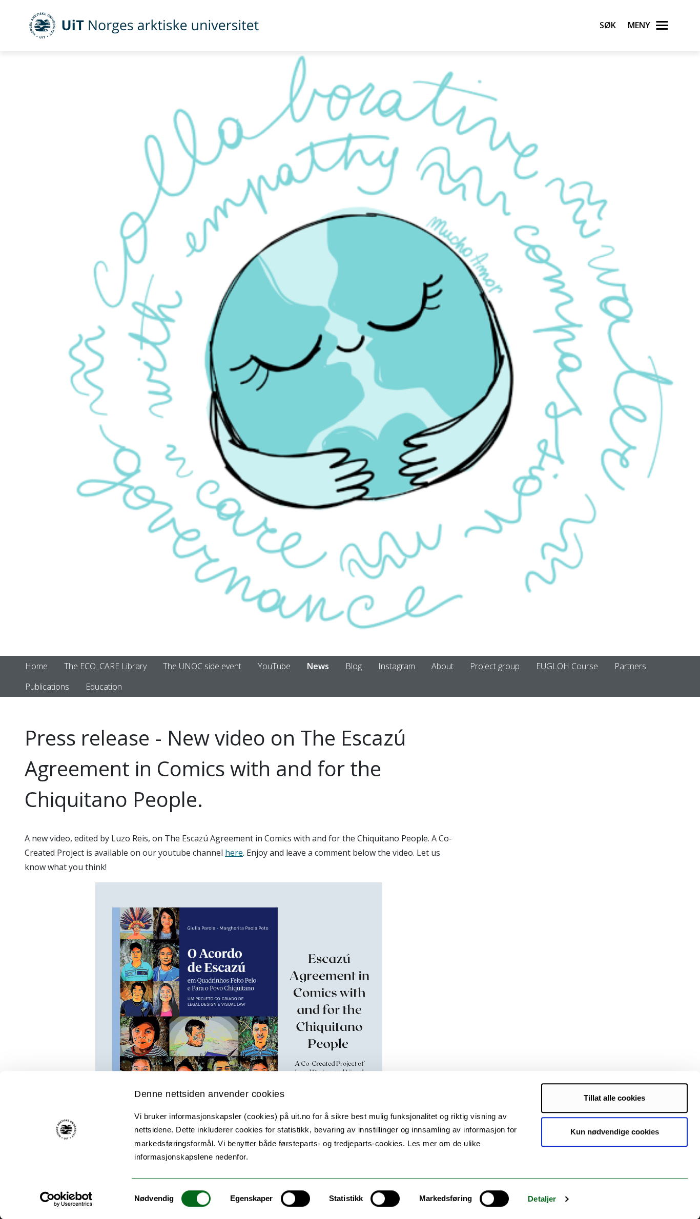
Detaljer (542, 1198)
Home (36, 666)
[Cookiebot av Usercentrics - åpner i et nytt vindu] (66, 1199)
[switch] (295, 1198)
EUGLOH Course (567, 666)
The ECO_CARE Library (105, 666)
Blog (353, 666)
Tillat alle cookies (614, 1097)
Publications (47, 686)
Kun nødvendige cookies (614, 1131)
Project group (495, 666)
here (234, 852)
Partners (630, 666)
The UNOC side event (202, 666)
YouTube (274, 666)
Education (104, 686)
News (318, 666)
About (442, 666)
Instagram (396, 666)
